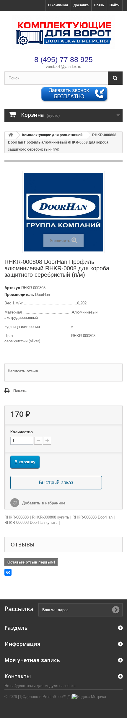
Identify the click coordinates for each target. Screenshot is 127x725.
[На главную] (10, 135)
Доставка (81, 5)
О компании (58, 5)
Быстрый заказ (56, 482)
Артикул (12, 288)
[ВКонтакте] (8, 572)
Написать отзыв (23, 371)
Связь (99, 5)
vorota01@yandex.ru (63, 66)
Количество (21, 432)
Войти (115, 5)
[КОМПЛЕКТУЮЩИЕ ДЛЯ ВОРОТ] (63, 32)
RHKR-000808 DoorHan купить (31, 522)
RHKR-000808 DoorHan (92, 517)
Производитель (19, 294)
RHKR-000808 (16, 517)
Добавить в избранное (43, 503)
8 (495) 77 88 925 (63, 59)
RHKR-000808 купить (50, 517)
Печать (20, 391)
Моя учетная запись (32, 660)
